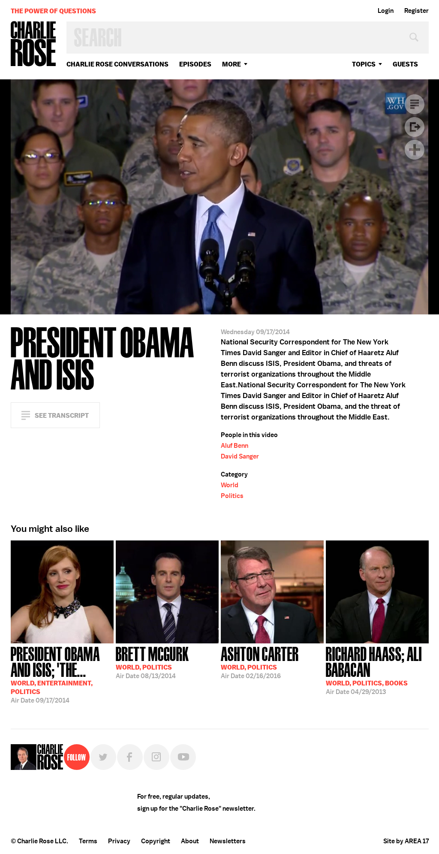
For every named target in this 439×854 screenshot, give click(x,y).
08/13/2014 (152, 661)
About (190, 841)
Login (386, 10)
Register (416, 10)
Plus (414, 150)
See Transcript (62, 415)
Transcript (414, 104)
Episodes (195, 64)
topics (364, 64)
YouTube (183, 757)
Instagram (156, 757)
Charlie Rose (33, 44)
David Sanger (240, 456)
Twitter (103, 757)
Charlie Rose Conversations (117, 64)
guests (405, 64)
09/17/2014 (55, 674)
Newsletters (228, 841)
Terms (88, 841)
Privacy (119, 841)
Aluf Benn (234, 445)
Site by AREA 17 (406, 841)
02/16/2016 (260, 661)
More (231, 64)
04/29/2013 (374, 669)
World (229, 485)
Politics (232, 496)
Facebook (130, 757)
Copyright (155, 841)
